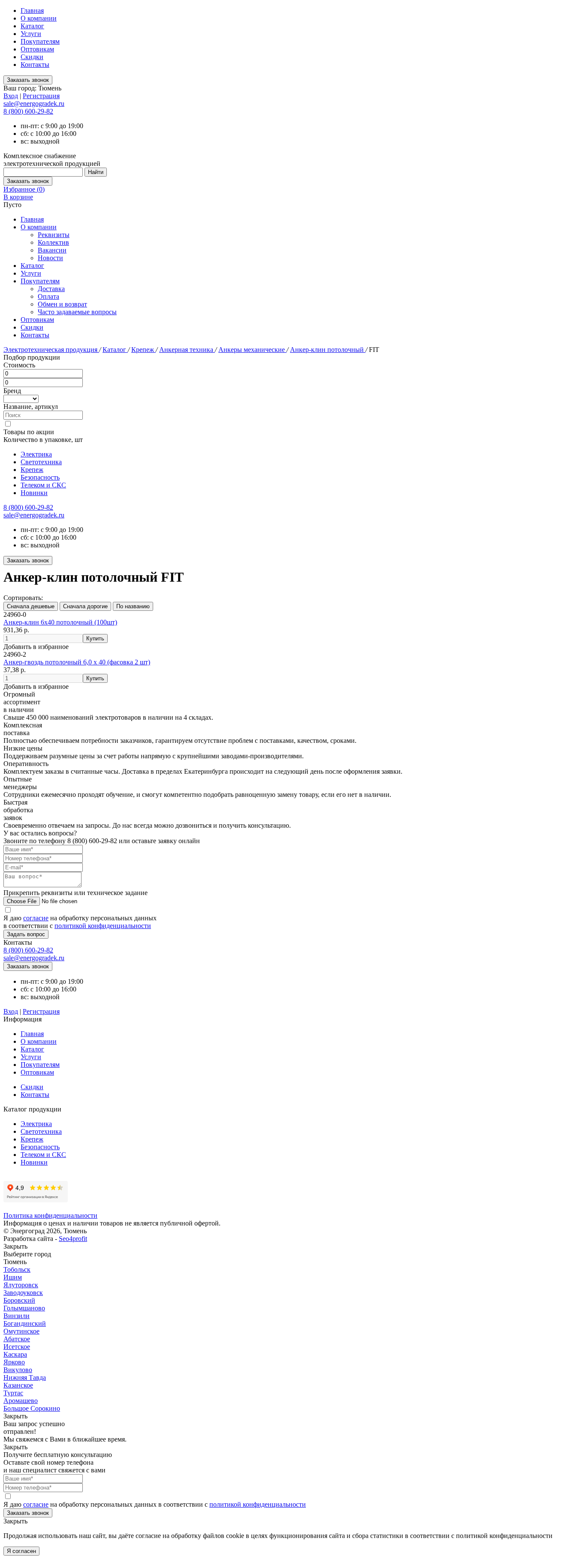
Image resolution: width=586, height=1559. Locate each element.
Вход (10, 95)
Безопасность (40, 477)
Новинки (34, 492)
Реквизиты (53, 234)
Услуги (31, 33)
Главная (32, 10)
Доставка (51, 288)
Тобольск (16, 1269)
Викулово (17, 1369)
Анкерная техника (187, 349)
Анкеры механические (252, 349)
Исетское (16, 1346)
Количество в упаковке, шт (43, 439)
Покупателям (40, 41)
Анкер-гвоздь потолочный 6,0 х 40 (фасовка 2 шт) (76, 662)
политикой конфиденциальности (102, 925)
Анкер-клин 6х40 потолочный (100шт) (60, 622)
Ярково (14, 1362)
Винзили (16, 1315)
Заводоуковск (23, 1292)
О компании (39, 18)
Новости (50, 257)
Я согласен (21, 1551)
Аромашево (20, 1400)
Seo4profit (73, 1238)
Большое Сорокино (31, 1408)
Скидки (32, 56)
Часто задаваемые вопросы (77, 311)
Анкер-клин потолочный (327, 349)
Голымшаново (24, 1308)
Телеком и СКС (43, 485)
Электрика (36, 454)
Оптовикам (37, 49)
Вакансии (52, 250)
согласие (35, 918)
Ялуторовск (20, 1285)
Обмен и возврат (62, 304)
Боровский (19, 1300)
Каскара (15, 1354)
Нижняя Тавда (24, 1377)
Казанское (18, 1385)
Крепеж (143, 349)
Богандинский (24, 1323)
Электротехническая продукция (51, 349)
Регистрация (41, 95)
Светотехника (41, 462)
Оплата (48, 296)
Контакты (35, 64)
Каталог (32, 26)
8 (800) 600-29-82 (28, 111)
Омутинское (21, 1331)
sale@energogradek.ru (33, 515)
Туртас (13, 1393)
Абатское (16, 1339)
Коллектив (53, 242)
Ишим (12, 1277)
